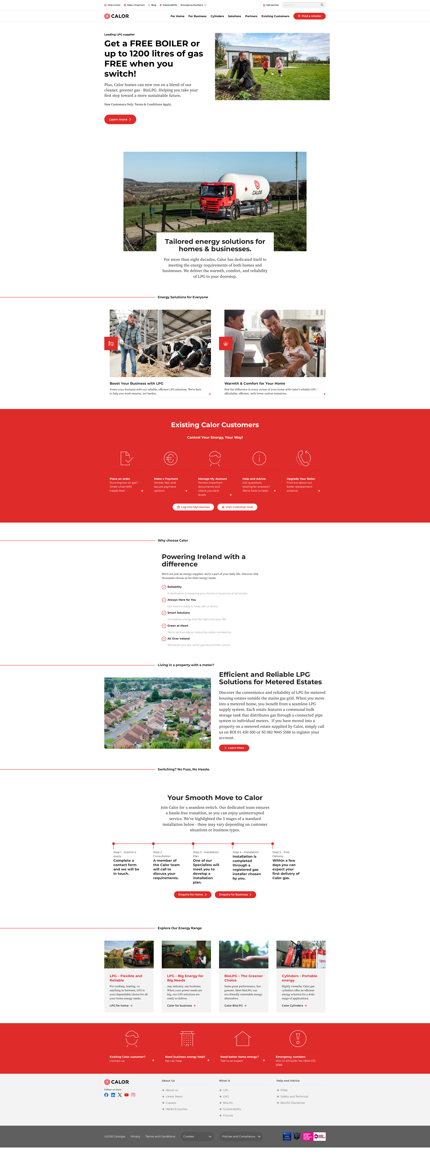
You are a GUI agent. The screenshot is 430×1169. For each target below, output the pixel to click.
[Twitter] (120, 1094)
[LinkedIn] (113, 1094)
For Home (177, 16)
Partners (251, 16)
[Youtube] (126, 1094)
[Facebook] (106, 1094)
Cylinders (217, 16)
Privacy (135, 1136)
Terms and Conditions (160, 1136)
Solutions (234, 16)
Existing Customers (275, 16)
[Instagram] (133, 1094)
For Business (197, 16)
